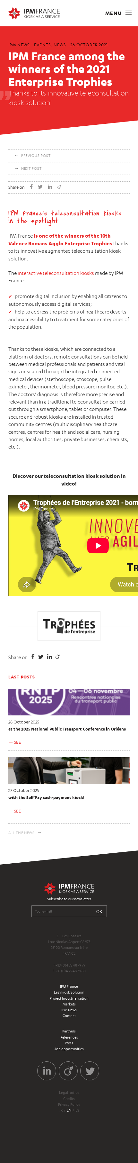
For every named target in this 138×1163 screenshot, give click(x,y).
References (69, 1037)
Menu (114, 13)
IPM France (69, 986)
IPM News (69, 1010)
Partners (69, 1031)
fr (61, 1110)
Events (42, 44)
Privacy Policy (69, 1104)
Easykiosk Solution (69, 992)
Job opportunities (69, 1049)
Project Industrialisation (69, 998)
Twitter (89, 1070)
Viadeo (68, 1070)
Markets (69, 1004)
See (17, 742)
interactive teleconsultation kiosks (56, 273)
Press (69, 1043)
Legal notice (69, 1092)
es (77, 1110)
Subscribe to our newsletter (69, 899)
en (69, 1110)
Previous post (36, 155)
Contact (69, 1015)
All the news (21, 833)
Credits (69, 1098)
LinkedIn (46, 1070)
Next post (31, 168)
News (60, 44)
